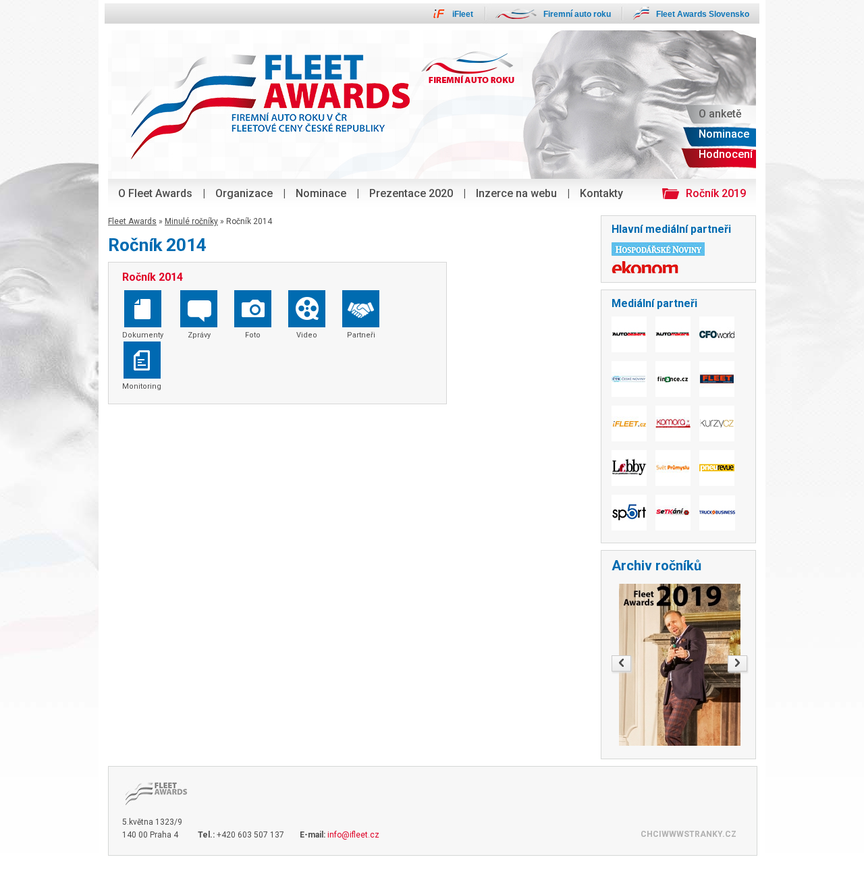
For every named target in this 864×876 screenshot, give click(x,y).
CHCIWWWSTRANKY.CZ (688, 834)
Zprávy (199, 335)
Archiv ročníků (656, 565)
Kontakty (601, 193)
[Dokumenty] (142, 324)
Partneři (361, 335)
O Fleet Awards (155, 193)
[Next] (737, 663)
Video (306, 335)
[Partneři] (360, 324)
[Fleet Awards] (432, 176)
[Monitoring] (142, 376)
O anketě (720, 113)
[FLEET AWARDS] (152, 811)
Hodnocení (726, 154)
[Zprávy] (198, 324)
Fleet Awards (132, 221)
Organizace (244, 193)
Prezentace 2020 (411, 193)
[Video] (306, 324)
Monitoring (141, 386)
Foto (253, 335)
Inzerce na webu (516, 193)
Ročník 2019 (716, 193)
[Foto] (252, 324)
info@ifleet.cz (353, 835)
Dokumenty (142, 335)
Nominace (321, 193)
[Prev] (621, 663)
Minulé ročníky (191, 221)
